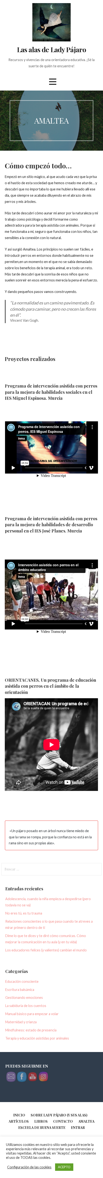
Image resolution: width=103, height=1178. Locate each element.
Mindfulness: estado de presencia (31, 1030)
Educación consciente (22, 981)
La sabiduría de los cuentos (25, 1006)
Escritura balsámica (19, 990)
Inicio (19, 1115)
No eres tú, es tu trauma (23, 913)
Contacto (63, 1121)
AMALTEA (86, 1121)
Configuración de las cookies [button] (29, 1167)
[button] (52, 81)
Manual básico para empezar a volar (32, 1014)
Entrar (78, 1127)
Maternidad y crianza (21, 1022)
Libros (41, 1121)
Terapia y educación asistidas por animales (37, 1038)
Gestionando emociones (24, 997)
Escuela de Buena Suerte (41, 1127)
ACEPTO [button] (64, 1167)
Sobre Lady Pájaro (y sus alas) (59, 1115)
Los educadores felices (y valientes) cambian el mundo (46, 950)
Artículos (19, 1121)
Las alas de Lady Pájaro (51, 49)
